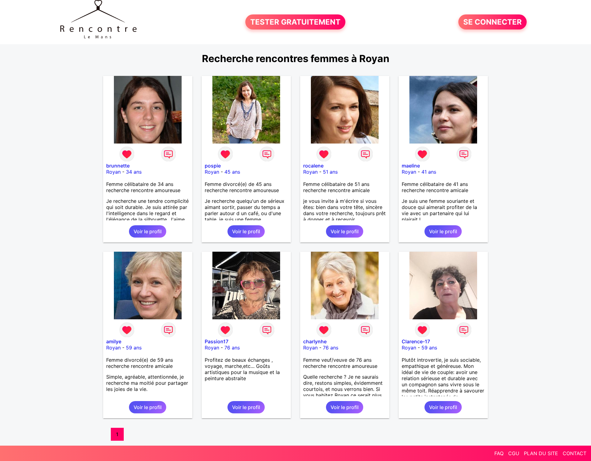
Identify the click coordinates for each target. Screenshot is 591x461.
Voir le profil (148, 231)
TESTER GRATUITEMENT (295, 22)
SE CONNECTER (492, 22)
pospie (213, 166)
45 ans (232, 172)
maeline (411, 166)
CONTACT (574, 453)
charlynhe (315, 341)
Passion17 (216, 341)
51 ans (330, 172)
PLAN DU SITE (541, 453)
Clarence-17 (416, 341)
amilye (113, 341)
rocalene (313, 166)
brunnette (118, 166)
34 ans (134, 172)
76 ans (232, 348)
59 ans (134, 348)
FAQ (499, 453)
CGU (513, 453)
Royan (113, 172)
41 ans (428, 172)
